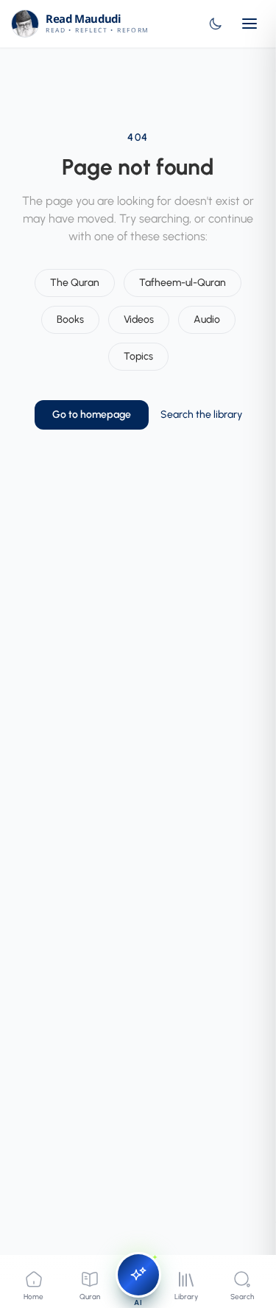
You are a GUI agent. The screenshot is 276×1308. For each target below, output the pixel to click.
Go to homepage (91, 414)
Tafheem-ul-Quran (182, 282)
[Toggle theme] (215, 23)
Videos (139, 319)
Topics (138, 356)
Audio (207, 319)
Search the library (201, 414)
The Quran (74, 282)
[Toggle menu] (249, 23)
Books (70, 319)
